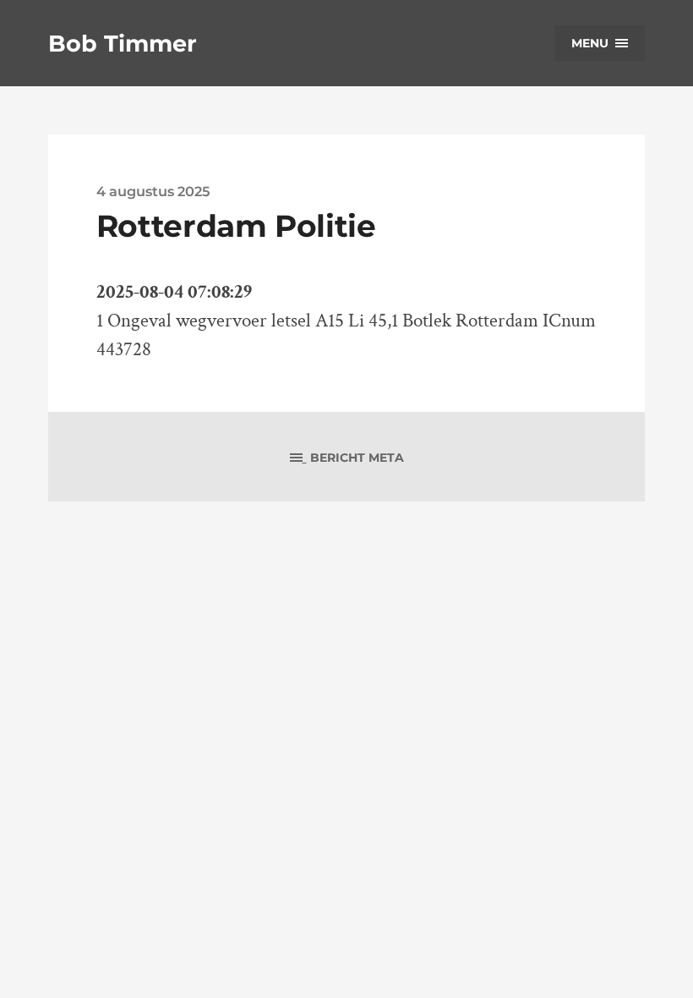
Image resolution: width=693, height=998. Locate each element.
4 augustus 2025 (153, 191)
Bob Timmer (122, 44)
